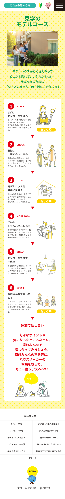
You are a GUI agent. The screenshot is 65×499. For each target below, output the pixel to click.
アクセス (32, 458)
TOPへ (32, 471)
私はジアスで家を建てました (49, 451)
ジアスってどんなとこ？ (49, 423)
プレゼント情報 (16, 430)
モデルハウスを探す (16, 437)
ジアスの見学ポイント (49, 430)
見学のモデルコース (49, 437)
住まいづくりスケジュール (49, 444)
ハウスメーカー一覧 (16, 444)
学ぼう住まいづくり (16, 451)
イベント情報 (16, 423)
